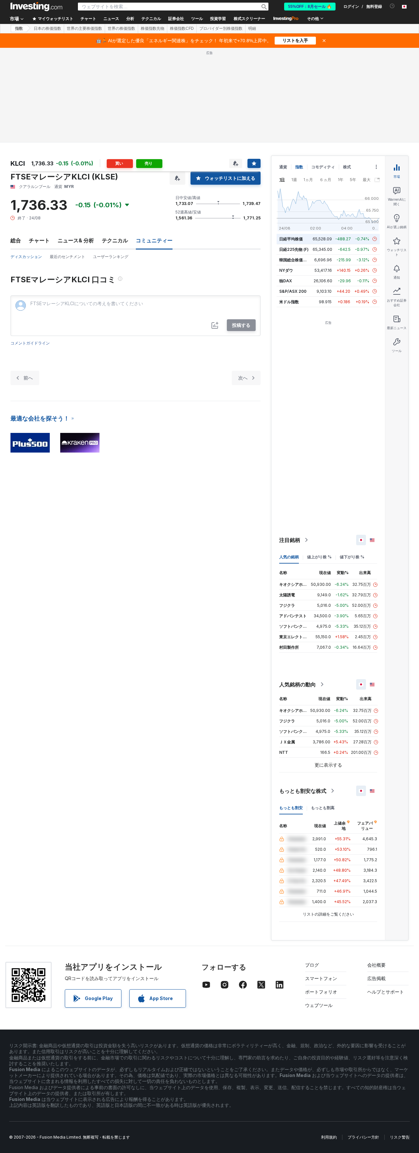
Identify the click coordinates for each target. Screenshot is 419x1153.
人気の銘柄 (289, 556)
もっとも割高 (323, 807)
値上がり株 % (319, 556)
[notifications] (392, 6)
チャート (39, 240)
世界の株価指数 (121, 28)
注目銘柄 (289, 540)
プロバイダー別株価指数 (221, 28)
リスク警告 (400, 1137)
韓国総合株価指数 (295, 259)
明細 (252, 28)
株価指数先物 (152, 28)
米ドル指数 (289, 301)
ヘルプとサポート (385, 992)
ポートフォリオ (321, 992)
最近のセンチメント (67, 256)
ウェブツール (319, 1005)
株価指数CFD (182, 28)
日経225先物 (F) (294, 249)
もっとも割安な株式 (302, 791)
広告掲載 (376, 978)
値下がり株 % (352, 556)
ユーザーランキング (110, 256)
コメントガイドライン (30, 343)
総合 (15, 240)
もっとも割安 (291, 807)
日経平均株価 (291, 238)
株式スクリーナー (249, 18)
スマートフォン (321, 978)
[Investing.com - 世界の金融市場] (36, 6)
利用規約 (329, 1137)
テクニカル (115, 240)
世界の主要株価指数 (84, 28)
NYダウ (286, 270)
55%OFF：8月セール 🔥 (310, 6)
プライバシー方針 (363, 1137)
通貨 (283, 166)
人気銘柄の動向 (297, 684)
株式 (347, 166)
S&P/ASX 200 (292, 291)
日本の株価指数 (47, 28)
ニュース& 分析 (76, 240)
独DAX (285, 280)
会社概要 (376, 965)
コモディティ (323, 166)
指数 (19, 28)
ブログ (312, 965)
